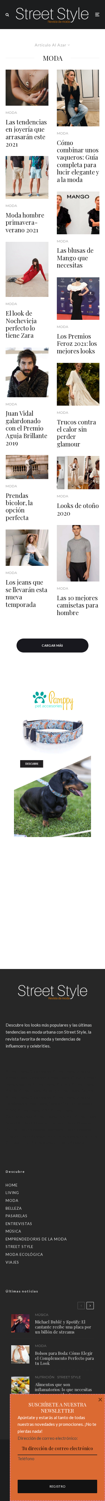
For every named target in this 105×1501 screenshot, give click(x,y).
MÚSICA (13, 1231)
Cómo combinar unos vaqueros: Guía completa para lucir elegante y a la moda (78, 161)
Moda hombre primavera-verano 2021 (25, 222)
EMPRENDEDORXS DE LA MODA (36, 1239)
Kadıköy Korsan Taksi (61, 1090)
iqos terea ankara (63, 1136)
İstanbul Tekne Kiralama (27, 1123)
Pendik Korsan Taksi (23, 1090)
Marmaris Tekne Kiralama (69, 1129)
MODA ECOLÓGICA (24, 1254)
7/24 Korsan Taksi (57, 1110)
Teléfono (26, 1458)
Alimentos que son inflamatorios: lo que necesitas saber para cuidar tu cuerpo (63, 1389)
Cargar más (52, 645)
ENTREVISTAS (19, 1223)
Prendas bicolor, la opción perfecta (19, 506)
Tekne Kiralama (71, 1142)
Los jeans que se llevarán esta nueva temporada (26, 593)
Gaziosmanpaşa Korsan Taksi (31, 1116)
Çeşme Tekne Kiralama (26, 1136)
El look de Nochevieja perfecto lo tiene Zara (21, 324)
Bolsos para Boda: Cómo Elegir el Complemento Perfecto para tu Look (64, 1358)
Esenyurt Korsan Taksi (77, 1116)
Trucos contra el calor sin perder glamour (76, 433)
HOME (12, 1185)
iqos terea (88, 1136)
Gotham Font (17, 1142)
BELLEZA (14, 1208)
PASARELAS (16, 1216)
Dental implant (43, 1142)
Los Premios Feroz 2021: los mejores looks (77, 343)
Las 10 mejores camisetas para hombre (77, 605)
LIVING (12, 1192)
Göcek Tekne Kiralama (25, 1129)
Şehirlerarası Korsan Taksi (52, 1071)
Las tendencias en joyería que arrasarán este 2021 (26, 133)
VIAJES (12, 1262)
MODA (11, 112)
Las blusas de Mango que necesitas (75, 258)
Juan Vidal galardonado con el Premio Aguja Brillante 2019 (26, 428)
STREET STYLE (19, 1246)
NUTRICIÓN (44, 1377)
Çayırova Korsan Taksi (35, 1084)
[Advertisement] (52, 891)
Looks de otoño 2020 (78, 509)
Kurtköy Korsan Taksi (75, 1084)
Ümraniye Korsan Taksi (49, 1077)
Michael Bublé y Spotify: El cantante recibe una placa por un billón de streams (63, 1326)
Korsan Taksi (17, 1071)
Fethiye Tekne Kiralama (70, 1123)
